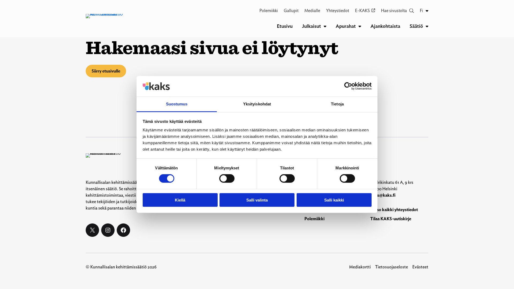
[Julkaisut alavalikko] (325, 26)
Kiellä (180, 199)
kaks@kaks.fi (382, 195)
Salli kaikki (334, 199)
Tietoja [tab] (337, 104)
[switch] (227, 178)
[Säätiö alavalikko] (427, 26)
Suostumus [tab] (177, 104)
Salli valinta (257, 199)
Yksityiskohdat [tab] (257, 104)
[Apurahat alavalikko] (359, 26)
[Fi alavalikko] (427, 11)
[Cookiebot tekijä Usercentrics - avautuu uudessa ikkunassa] (348, 86)
